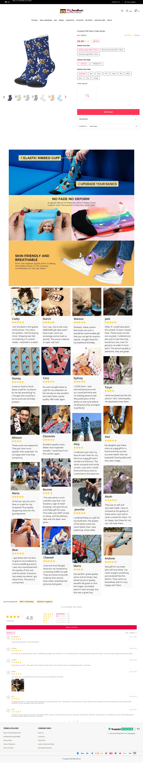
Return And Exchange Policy (12, 730)
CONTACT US (116, 2)
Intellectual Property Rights (11, 734)
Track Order (131, 2)
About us (41, 730)
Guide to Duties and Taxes (46, 741)
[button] (122, 11)
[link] (34, 20)
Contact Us (41, 734)
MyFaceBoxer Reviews (45, 745)
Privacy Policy (7, 738)
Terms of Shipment (9, 741)
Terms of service (8, 745)
